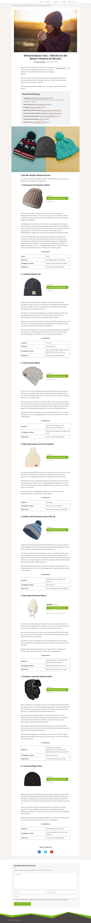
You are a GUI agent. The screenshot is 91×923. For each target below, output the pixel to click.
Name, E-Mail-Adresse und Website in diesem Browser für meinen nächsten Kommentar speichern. (41, 899)
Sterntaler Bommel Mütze (47, 116)
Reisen (64, 1)
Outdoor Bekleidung (23, 5)
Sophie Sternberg (40, 62)
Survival (56, 1)
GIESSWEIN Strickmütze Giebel (40, 98)
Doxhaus (41, 119)
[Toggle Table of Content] (67, 68)
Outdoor (47, 1)
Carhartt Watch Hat (41, 104)
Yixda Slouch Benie (35, 107)
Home (41, 1)
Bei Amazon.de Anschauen (57, 198)
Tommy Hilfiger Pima (38, 122)
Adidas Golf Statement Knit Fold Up (51, 113)
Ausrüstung (71, 1)
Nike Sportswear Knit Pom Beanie (51, 110)
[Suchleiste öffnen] (77, 1)
